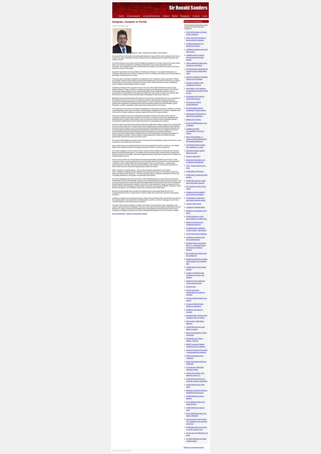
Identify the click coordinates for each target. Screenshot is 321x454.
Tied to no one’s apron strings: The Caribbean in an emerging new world (196, 421)
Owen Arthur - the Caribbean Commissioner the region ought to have (197, 91)
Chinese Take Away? (193, 156)
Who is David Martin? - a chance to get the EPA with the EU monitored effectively (196, 139)
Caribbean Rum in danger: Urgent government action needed (195, 57)
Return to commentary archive (194, 447)
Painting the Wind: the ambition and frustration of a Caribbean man (196, 261)
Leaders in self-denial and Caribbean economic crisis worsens (195, 275)
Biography (185, 16)
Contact (196, 16)
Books (175, 16)
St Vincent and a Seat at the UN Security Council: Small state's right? (197, 71)
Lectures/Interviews (151, 16)
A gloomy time (191, 287)
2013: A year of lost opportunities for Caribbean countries (195, 292)
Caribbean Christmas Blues (195, 207)
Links (204, 16)
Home (121, 16)
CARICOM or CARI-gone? (195, 171)
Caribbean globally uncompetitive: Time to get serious (195, 131)
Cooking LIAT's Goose (193, 204)
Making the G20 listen (193, 120)
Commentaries (133, 16)
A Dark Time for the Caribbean (196, 234)
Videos (166, 16)
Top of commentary (118, 214)
